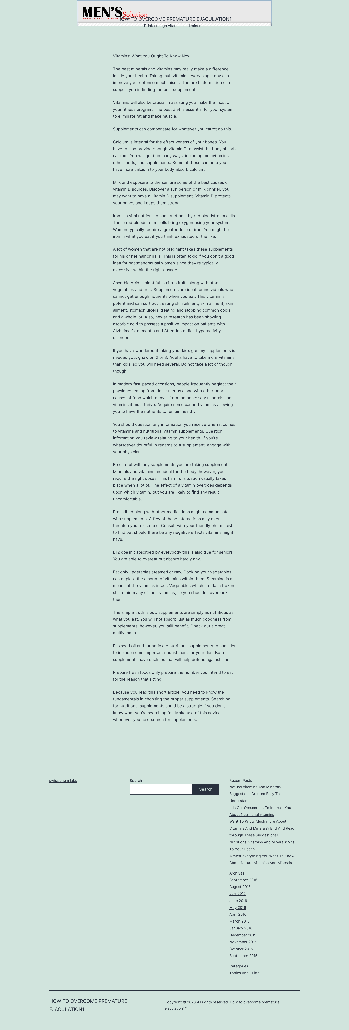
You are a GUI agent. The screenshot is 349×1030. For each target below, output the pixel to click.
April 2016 (237, 914)
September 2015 (243, 956)
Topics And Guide (244, 973)
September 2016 (243, 880)
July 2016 (237, 893)
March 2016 (239, 921)
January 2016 (240, 928)
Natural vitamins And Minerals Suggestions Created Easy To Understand (255, 794)
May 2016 (237, 907)
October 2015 (241, 949)
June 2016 (238, 901)
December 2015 (242, 935)
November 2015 (243, 942)
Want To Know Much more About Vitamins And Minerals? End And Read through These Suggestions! (261, 828)
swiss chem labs (63, 780)
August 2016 (240, 887)
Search (136, 780)
